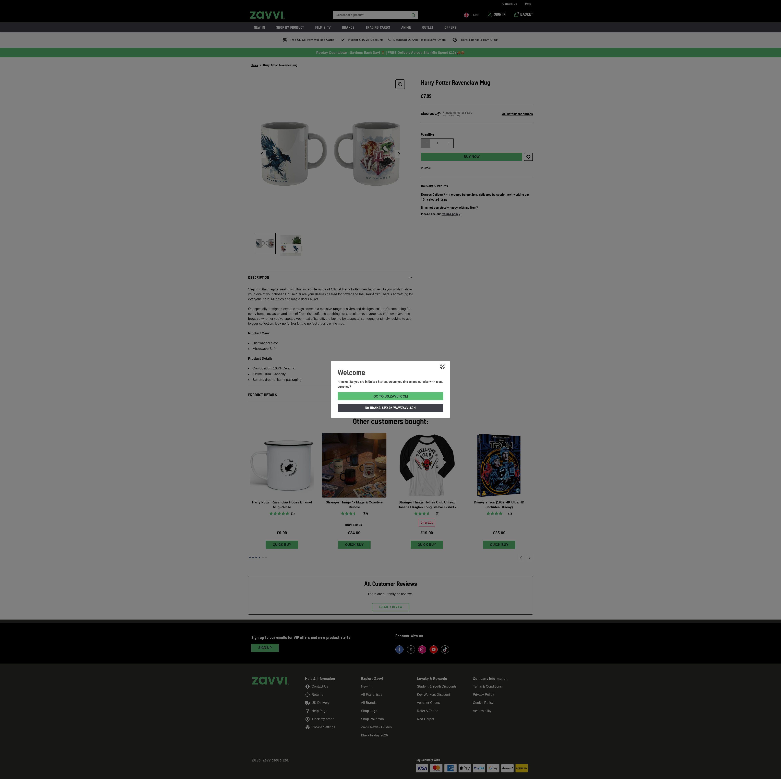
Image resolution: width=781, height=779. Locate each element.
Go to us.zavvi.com (390, 396)
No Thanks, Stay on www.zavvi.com (390, 408)
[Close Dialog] (442, 366)
